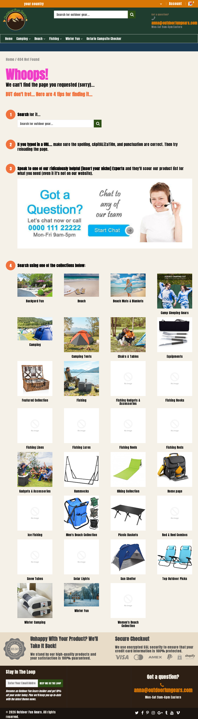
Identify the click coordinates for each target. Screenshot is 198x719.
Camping (22, 38)
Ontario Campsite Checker (103, 38)
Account (175, 3)
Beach (38, 38)
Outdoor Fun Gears (29, 712)
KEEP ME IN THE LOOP (50, 683)
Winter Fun (73, 38)
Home (8, 38)
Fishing (54, 38)
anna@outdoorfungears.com (174, 23)
